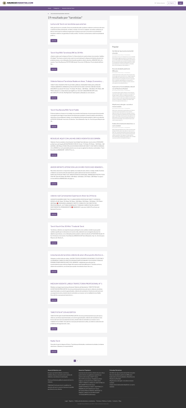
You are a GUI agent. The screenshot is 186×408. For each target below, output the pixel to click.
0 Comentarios (127, 54)
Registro (172, 3)
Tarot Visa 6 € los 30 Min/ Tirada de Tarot (67, 226)
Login (180, 3)
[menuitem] (160, 3)
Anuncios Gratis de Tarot (68, 8)
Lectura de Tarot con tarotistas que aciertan (68, 24)
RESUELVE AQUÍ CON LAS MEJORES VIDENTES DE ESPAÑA (75, 138)
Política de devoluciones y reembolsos (85, 401)
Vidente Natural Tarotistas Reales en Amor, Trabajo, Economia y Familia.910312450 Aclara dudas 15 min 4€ (94, 81)
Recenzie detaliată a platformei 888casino (121, 375)
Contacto (115, 401)
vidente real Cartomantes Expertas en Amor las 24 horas (73, 196)
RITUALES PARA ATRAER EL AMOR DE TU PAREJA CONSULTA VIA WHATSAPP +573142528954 (90, 392)
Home (49, 8)
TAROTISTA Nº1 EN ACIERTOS (63, 312)
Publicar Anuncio (160, 3)
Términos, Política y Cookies (104, 401)
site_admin (115, 54)
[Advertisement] (124, 27)
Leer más (54, 41)
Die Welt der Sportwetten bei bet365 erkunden (122, 373)
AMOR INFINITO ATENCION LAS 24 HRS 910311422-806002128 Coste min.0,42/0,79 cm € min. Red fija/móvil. (96, 167)
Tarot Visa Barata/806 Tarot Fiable (64, 110)
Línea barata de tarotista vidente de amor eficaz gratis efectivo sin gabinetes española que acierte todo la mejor (95, 255)
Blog (120, 401)
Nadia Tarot (55, 341)
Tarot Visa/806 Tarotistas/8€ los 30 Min (66, 52)
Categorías (56, 8)
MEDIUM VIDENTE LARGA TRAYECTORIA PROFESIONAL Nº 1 (76, 283)
